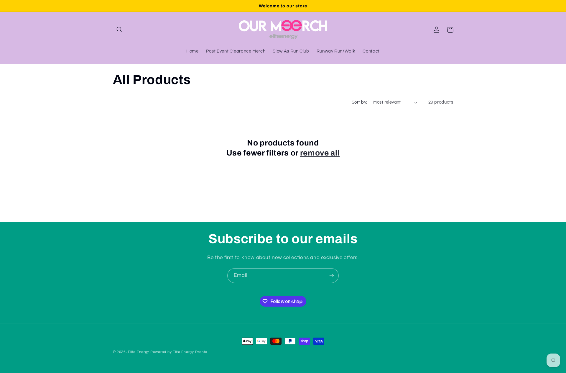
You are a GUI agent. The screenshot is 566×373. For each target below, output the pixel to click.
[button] (119, 30)
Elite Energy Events (190, 352)
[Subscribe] (331, 275)
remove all (320, 153)
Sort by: (359, 102)
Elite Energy (138, 352)
